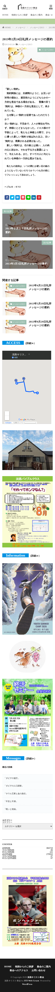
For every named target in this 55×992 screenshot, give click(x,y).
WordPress (27, 984)
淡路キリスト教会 (36, 977)
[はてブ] (17, 197)
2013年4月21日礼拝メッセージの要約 (40, 287)
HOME (5, 15)
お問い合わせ (38, 970)
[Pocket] (23, 197)
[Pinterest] (39, 197)
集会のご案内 (36, 15)
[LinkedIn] (33, 197)
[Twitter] (12, 197)
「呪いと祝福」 (11, 809)
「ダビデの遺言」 (12, 778)
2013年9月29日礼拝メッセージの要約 (40, 323)
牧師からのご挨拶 (20, 15)
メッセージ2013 (37, 27)
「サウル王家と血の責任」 (16, 793)
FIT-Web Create (31, 981)
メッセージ (20, 27)
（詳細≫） (30, 343)
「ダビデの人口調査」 (14, 786)
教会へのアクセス (19, 970)
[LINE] (28, 197)
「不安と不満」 (11, 801)
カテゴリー (7, 822)
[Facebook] (7, 197)
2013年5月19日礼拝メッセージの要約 (40, 305)
